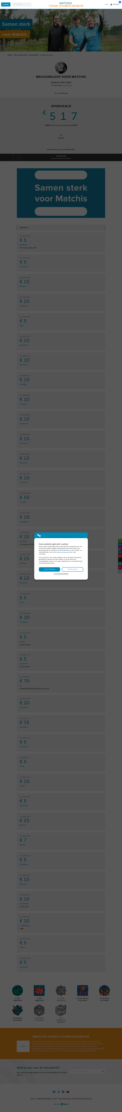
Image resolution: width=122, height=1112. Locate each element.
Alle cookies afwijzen (61, 574)
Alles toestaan (49, 569)
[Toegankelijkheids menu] (120, 2)
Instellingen (72, 569)
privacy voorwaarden (62, 552)
